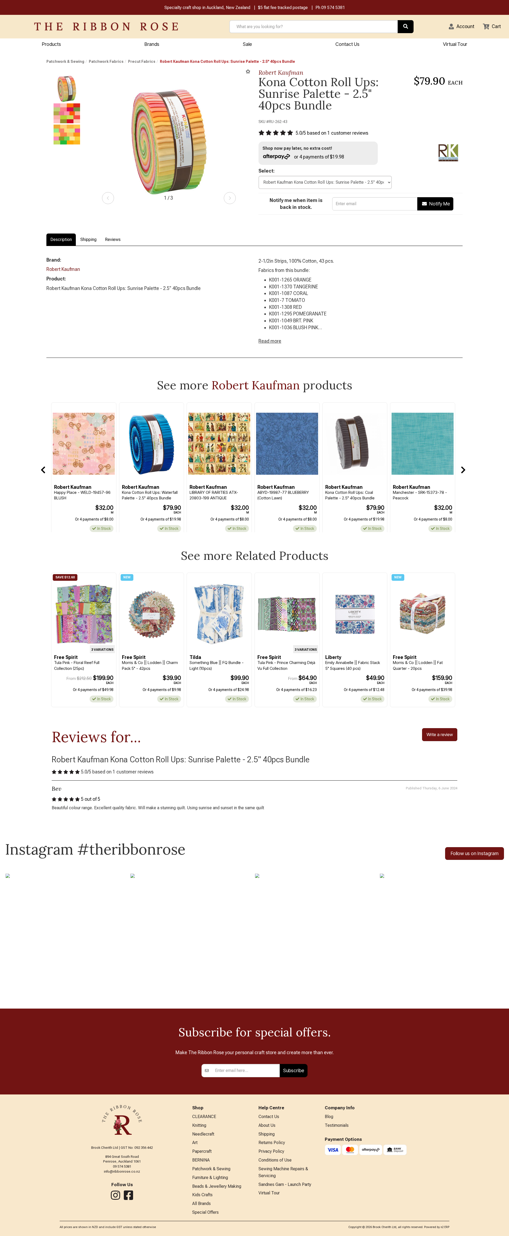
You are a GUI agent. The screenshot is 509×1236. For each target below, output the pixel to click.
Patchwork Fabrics (106, 61)
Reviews (113, 239)
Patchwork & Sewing (65, 61)
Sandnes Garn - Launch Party (284, 1184)
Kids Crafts (202, 1194)
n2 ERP (445, 1227)
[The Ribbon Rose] (106, 26)
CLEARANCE (204, 1116)
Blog (329, 1116)
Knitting (199, 1125)
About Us (266, 1125)
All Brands (201, 1203)
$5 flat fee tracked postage (283, 7)
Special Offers (205, 1212)
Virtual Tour (455, 44)
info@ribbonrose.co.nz (122, 1171)
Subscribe (293, 1070)
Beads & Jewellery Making (216, 1186)
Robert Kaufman (280, 72)
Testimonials (337, 1125)
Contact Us (347, 44)
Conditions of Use (275, 1160)
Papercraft (202, 1151)
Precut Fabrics (141, 61)
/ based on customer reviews (332, 133)
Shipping (88, 239)
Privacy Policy (271, 1151)
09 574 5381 (333, 7)
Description (61, 239)
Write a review (440, 734)
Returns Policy (271, 1142)
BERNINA (201, 1160)
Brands (151, 44)
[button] (462, 26)
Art (195, 1142)
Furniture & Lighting (210, 1177)
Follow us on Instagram (474, 853)
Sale (247, 44)
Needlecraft (203, 1134)
